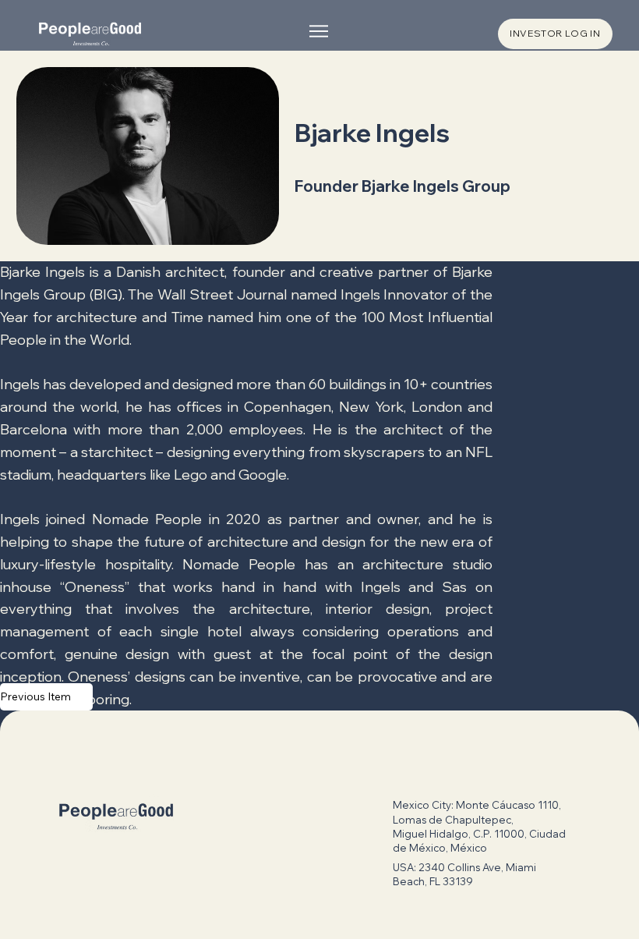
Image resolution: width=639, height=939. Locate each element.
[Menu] (319, 31)
